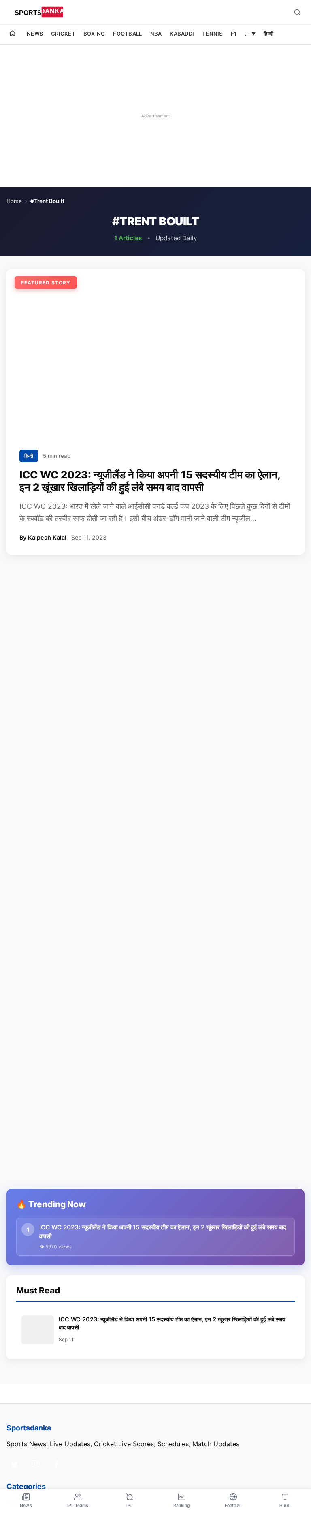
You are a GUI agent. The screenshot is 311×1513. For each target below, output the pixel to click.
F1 (234, 33)
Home (14, 201)
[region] (155, 116)
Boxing (94, 33)
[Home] (12, 34)
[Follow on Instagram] (36, 1464)
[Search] (297, 12)
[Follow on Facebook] (57, 1464)
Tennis (212, 33)
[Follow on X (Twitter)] (14, 1464)
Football (127, 33)
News (35, 33)
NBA (156, 33)
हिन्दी (268, 33)
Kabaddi (182, 33)
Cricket (63, 33)
